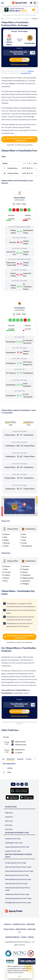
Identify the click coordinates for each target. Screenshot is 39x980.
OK (19, 976)
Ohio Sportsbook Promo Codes (16, 883)
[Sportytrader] (2, 18)
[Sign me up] (31, 2)
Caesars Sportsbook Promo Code (17, 847)
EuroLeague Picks (26, 73)
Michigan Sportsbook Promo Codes (18, 902)
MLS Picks (9, 829)
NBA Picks (9, 813)
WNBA (10, 768)
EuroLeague (26, 18)
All (14, 204)
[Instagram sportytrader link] (26, 784)
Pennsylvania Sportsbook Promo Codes (19, 871)
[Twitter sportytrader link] (22, 784)
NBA (9, 772)
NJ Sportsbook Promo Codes (15, 863)
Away (24, 204)
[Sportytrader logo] (19, 911)
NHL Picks (9, 821)
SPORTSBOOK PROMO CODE (17, 833)
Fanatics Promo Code (12, 851)
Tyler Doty (31, 71)
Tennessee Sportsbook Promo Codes (18, 898)
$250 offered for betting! (19, 64)
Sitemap (31, 937)
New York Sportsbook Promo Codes (18, 867)
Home (18, 204)
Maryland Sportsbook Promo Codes (18, 879)
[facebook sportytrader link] (18, 784)
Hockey (29, 759)
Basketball (17, 18)
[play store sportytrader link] (27, 797)
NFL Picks (8, 825)
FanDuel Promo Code (12, 839)
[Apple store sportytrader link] (12, 797)
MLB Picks (9, 817)
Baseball (20, 759)
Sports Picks (9, 18)
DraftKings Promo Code (13, 843)
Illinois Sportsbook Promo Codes (17, 875)
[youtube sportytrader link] (13, 784)
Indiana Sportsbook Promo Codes (17, 894)
